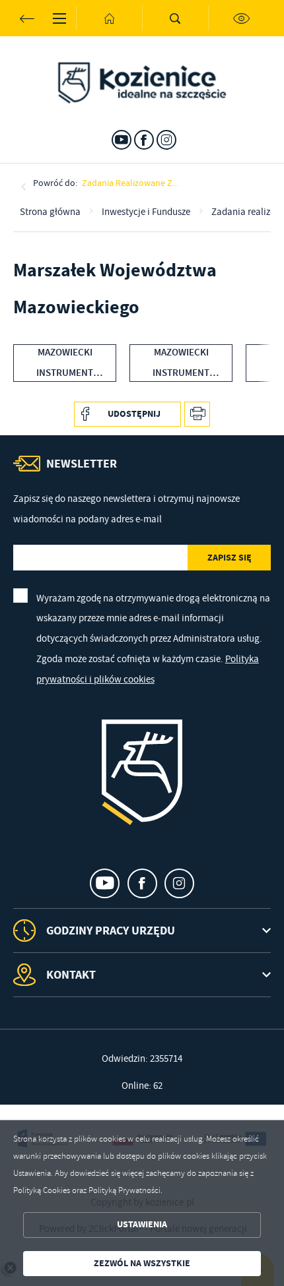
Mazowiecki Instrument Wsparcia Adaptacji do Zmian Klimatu (65, 364)
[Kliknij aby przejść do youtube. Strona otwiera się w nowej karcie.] (121, 140)
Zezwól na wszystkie (142, 1263)
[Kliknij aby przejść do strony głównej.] (109, 18)
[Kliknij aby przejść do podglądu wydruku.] (197, 414)
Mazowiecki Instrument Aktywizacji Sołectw (181, 364)
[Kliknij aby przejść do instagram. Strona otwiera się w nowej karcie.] (166, 140)
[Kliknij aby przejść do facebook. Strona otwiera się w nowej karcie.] (144, 140)
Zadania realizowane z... (130, 183)
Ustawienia (142, 1224)
